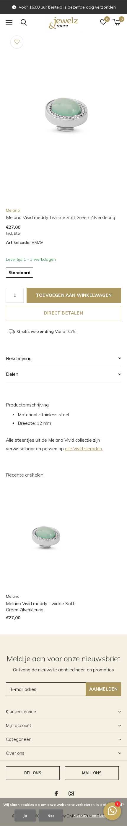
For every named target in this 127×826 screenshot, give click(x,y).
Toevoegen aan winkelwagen (74, 295)
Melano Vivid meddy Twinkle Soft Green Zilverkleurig (40, 607)
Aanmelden (103, 689)
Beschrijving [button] (19, 358)
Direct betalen (63, 313)
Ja (25, 815)
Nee (51, 815)
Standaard (19, 272)
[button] (9, 22)
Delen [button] (12, 374)
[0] (117, 22)
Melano (13, 210)
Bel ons (32, 772)
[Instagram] (71, 793)
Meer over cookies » (91, 815)
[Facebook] (56, 793)
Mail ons (92, 772)
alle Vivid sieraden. (84, 448)
